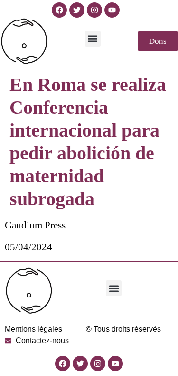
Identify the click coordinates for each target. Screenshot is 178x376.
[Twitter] (76, 10)
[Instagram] (94, 10)
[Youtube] (112, 10)
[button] (93, 39)
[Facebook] (59, 10)
